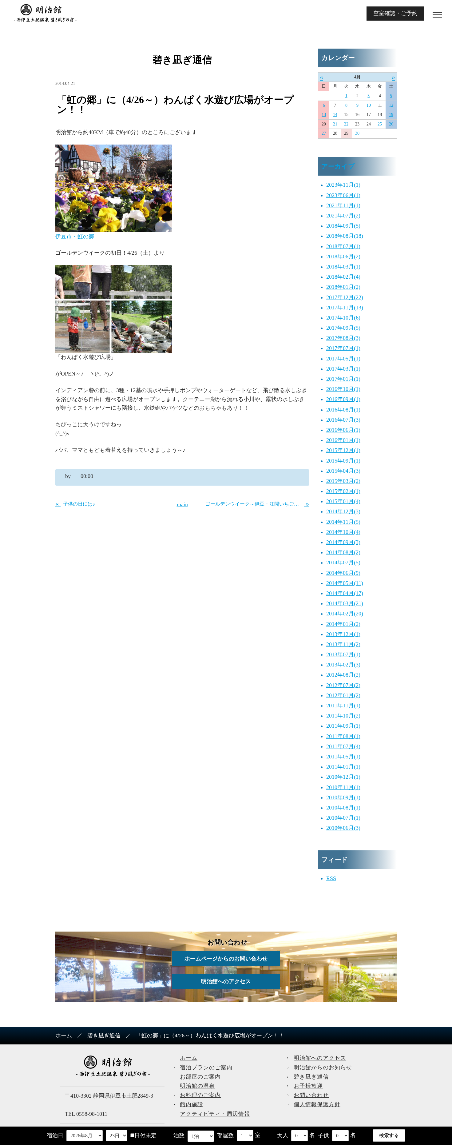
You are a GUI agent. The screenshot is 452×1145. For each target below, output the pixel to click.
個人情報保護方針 (317, 1104)
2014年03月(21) (344, 603)
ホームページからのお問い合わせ (226, 959)
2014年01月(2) (343, 624)
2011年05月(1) (343, 756)
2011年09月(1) (343, 726)
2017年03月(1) (343, 369)
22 (346, 124)
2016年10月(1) (343, 389)
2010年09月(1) (343, 797)
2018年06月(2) (343, 256)
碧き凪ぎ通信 (104, 1035)
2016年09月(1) (343, 399)
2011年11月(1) (343, 705)
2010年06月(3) (343, 828)
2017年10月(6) (343, 318)
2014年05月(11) (344, 583)
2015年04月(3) (343, 471)
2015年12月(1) (343, 450)
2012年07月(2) (343, 685)
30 (357, 133)
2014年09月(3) (343, 542)
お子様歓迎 (308, 1086)
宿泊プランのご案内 (206, 1067)
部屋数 (225, 1135)
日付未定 (145, 1135)
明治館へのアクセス (226, 981)
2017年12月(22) (344, 297)
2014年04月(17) (344, 593)
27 (324, 133)
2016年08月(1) (343, 410)
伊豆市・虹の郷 (74, 236)
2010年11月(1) (343, 787)
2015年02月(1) (343, 491)
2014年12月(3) (343, 511)
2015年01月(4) (343, 501)
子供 (323, 1135)
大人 (282, 1135)
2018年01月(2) (343, 287)
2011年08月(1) (343, 736)
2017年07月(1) (343, 348)
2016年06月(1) (343, 430)
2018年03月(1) (343, 267)
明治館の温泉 (197, 1086)
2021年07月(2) (343, 216)
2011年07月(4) (343, 746)
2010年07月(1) (343, 818)
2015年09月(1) (343, 461)
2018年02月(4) (343, 277)
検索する (389, 1135)
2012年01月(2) (343, 695)
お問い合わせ (311, 1095)
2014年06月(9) (343, 573)
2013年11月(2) (343, 644)
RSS (331, 878)
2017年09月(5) (343, 328)
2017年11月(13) (344, 307)
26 (391, 124)
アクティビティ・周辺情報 (215, 1114)
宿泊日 (55, 1135)
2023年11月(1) (343, 185)
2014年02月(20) (344, 613)
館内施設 (191, 1104)
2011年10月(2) (343, 716)
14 (335, 114)
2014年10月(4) (343, 532)
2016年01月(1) (343, 440)
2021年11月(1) (343, 205)
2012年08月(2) (343, 675)
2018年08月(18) (344, 236)
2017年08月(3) (343, 338)
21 (335, 124)
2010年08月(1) (343, 808)
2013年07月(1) (343, 654)
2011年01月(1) (343, 767)
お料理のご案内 (200, 1095)
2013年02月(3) (343, 665)
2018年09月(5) (343, 226)
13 (324, 114)
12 (391, 105)
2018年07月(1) (343, 246)
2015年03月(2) (343, 481)
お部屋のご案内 (200, 1077)
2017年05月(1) (343, 359)
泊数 (178, 1135)
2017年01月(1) (343, 379)
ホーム (63, 1035)
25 (380, 124)
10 (369, 105)
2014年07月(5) (343, 562)
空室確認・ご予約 (395, 13)
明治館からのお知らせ (323, 1067)
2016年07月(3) (343, 420)
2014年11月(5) (343, 522)
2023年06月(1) (343, 195)
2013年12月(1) (343, 634)
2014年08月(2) (343, 552)
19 (391, 114)
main (182, 504)
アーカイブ (338, 166)
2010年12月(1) (343, 777)
